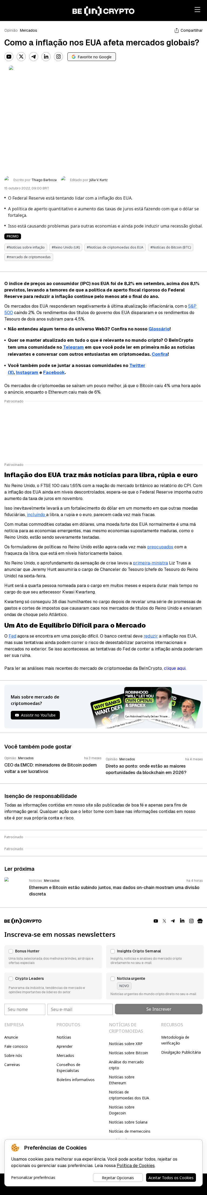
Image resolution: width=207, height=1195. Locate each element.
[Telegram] (33, 56)
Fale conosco (16, 1046)
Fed (12, 636)
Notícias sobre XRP (126, 1043)
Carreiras (12, 1064)
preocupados (160, 547)
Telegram (73, 347)
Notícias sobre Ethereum (121, 1079)
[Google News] (200, 921)
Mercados (28, 30)
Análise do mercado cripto (126, 1064)
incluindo (36, 514)
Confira (160, 354)
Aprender (65, 1046)
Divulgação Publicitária (181, 1052)
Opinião (11, 30)
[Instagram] (58, 56)
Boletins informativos (76, 1079)
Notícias (64, 1037)
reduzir (151, 636)
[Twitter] (21, 56)
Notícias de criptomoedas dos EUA (129, 1094)
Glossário (159, 329)
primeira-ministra (150, 563)
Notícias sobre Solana (128, 1122)
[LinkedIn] (46, 56)
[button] (53, 956)
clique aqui (174, 668)
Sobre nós (13, 1055)
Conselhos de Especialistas (68, 1067)
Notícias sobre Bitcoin (128, 1052)
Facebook (54, 372)
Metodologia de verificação (175, 1040)
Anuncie (11, 1037)
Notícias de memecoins (129, 1131)
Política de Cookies (136, 1165)
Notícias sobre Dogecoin (121, 1109)
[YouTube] (8, 56)
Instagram (27, 372)
